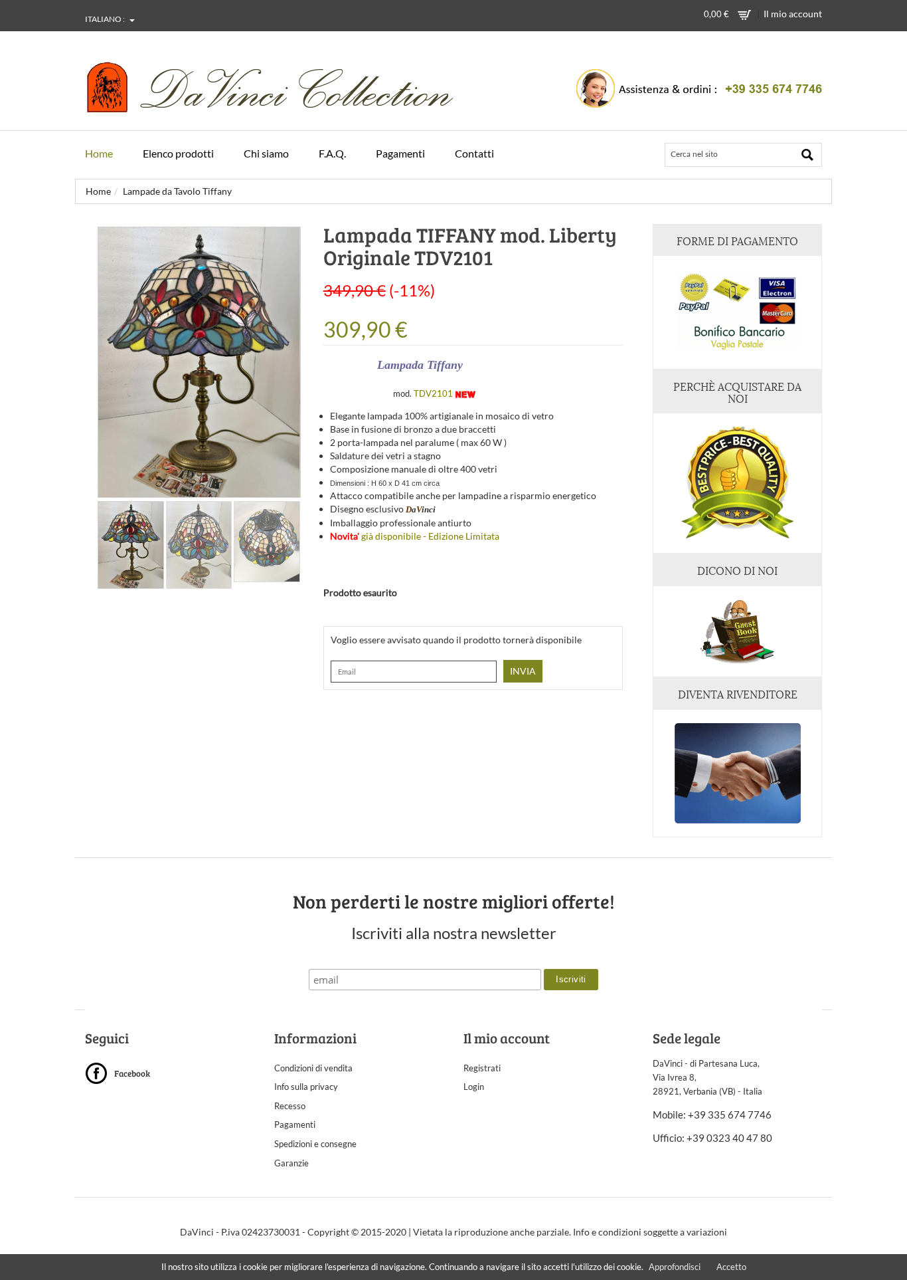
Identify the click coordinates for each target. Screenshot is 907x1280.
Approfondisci (675, 1266)
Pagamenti (400, 153)
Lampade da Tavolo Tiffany (177, 191)
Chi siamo (266, 153)
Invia (523, 671)
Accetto (731, 1266)
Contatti (474, 153)
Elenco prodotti (178, 153)
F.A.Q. (332, 153)
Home (99, 153)
